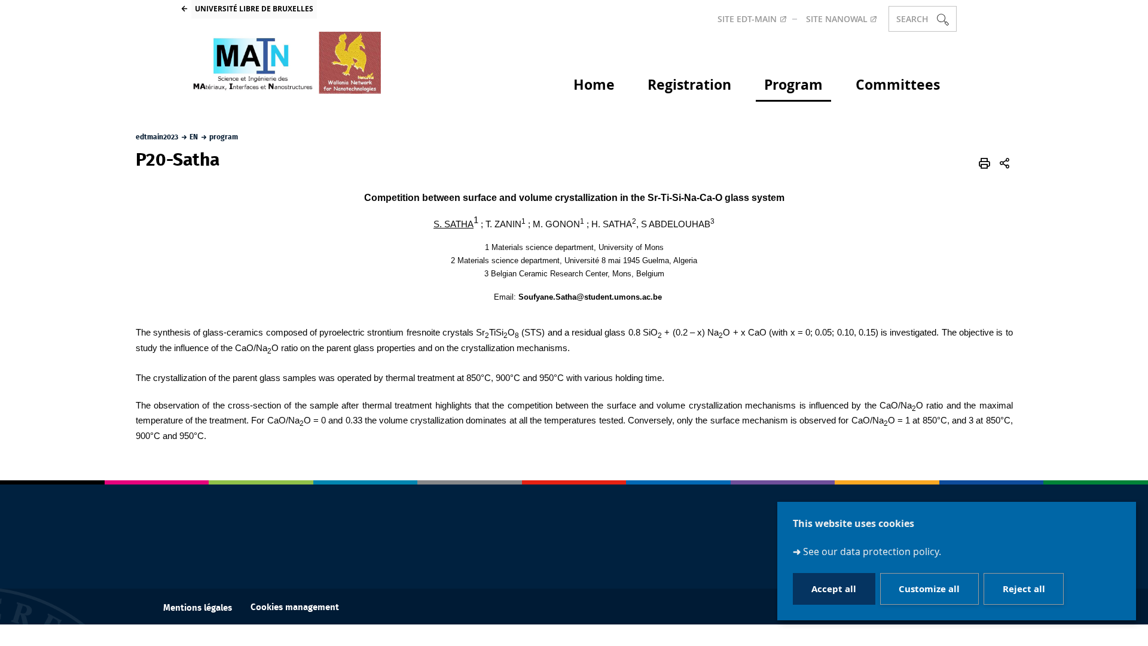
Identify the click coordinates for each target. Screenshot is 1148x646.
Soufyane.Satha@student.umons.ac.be (590, 296)
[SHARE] (1004, 163)
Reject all (1024, 589)
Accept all (833, 589)
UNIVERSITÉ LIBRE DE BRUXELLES (254, 9)
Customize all (929, 589)
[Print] (984, 163)
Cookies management (295, 607)
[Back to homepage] (286, 63)
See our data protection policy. (872, 551)
